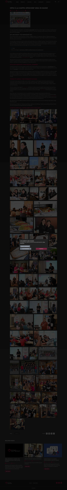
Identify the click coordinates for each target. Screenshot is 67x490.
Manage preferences (25, 246)
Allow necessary (25, 248)
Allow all (41, 248)
